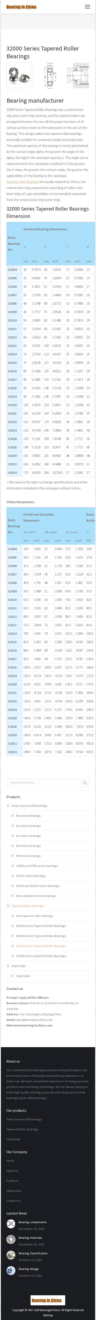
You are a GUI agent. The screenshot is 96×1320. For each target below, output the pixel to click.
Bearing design (29, 1269)
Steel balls (19, 966)
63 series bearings (28, 836)
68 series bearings (28, 846)
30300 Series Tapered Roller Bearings (41, 936)
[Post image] (10, 1223)
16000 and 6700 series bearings (37, 866)
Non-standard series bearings (36, 896)
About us (12, 1171)
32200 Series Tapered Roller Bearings (41, 956)
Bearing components (33, 1222)
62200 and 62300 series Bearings (38, 886)
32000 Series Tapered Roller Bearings (41, 946)
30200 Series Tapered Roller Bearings (41, 926)
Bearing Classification (33, 1253)
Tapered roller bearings (22, 182)
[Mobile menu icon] (87, 7)
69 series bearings (28, 856)
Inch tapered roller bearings (34, 916)
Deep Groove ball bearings (29, 806)
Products (12, 1181)
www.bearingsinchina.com (33, 1025)
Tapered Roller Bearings (28, 906)
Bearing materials (30, 1238)
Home (10, 1161)
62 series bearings (28, 826)
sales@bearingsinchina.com (33, 1020)
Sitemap (48, 1315)
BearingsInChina (50, 1310)
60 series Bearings (28, 816)
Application (13, 1191)
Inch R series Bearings (31, 876)
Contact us (13, 1201)
